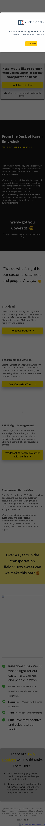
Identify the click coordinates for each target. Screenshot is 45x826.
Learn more (31, 44)
